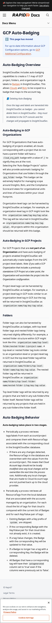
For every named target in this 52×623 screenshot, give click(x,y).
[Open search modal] (47, 15)
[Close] (49, 603)
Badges (16, 84)
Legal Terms (9, 593)
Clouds (13, 88)
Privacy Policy (9, 598)
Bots (24, 88)
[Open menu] (4, 15)
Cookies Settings (26, 618)
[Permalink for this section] (41, 33)
